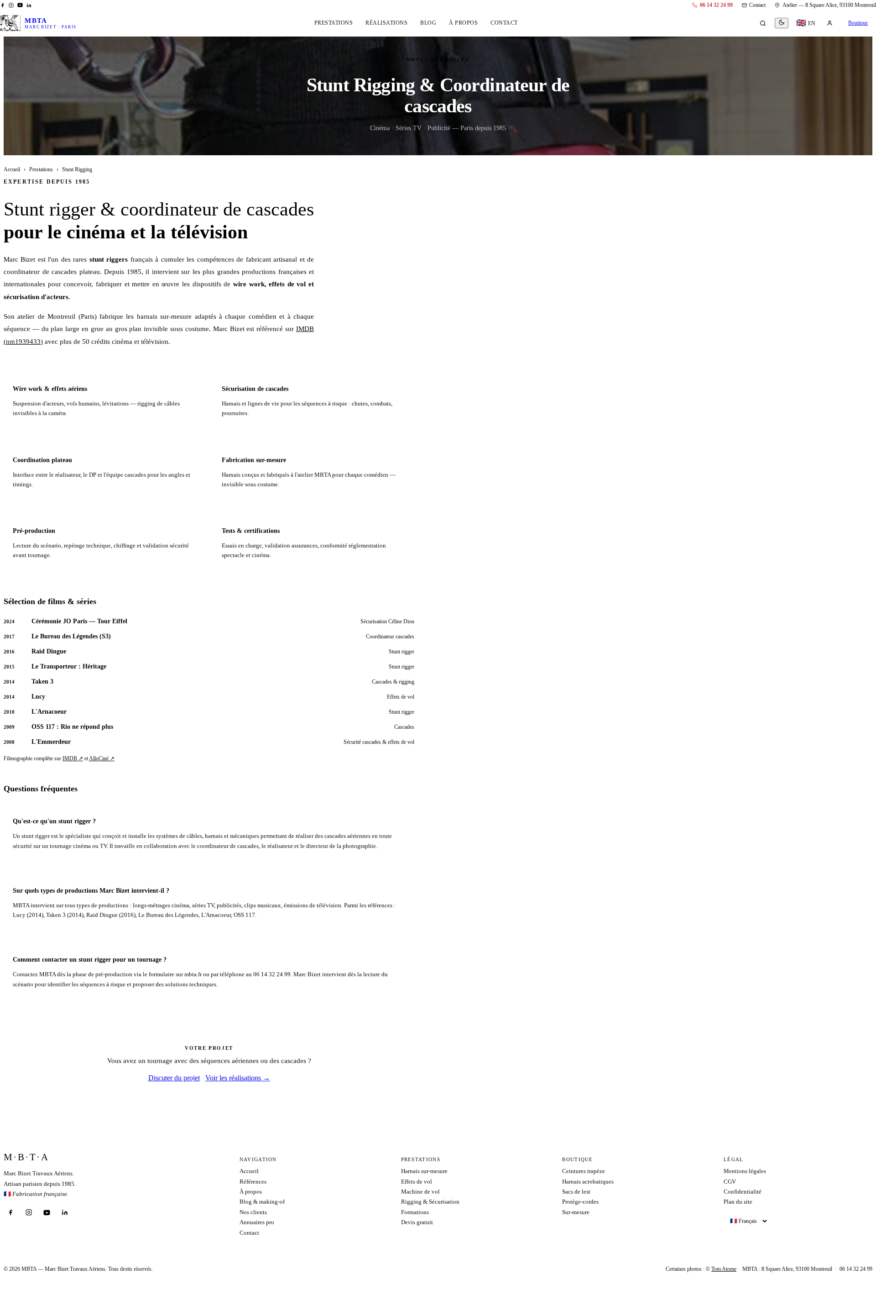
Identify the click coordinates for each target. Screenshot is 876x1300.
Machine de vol (420, 1191)
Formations (415, 1212)
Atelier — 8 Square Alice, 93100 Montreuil (829, 5)
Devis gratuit (417, 1222)
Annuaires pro (257, 1222)
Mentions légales (745, 1171)
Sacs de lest (576, 1191)
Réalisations (386, 23)
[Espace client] (829, 23)
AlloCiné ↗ (102, 758)
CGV (730, 1181)
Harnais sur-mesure (424, 1171)
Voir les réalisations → (237, 1078)
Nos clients (253, 1212)
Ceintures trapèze (583, 1171)
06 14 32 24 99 (716, 5)
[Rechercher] (763, 23)
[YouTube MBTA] (20, 5)
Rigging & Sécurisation (430, 1201)
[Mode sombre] (781, 23)
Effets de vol (416, 1181)
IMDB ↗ (73, 758)
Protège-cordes (580, 1201)
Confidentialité (742, 1191)
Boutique (858, 23)
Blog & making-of (262, 1201)
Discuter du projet (174, 1078)
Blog (428, 23)
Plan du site (738, 1201)
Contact (757, 5)
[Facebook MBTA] (2, 5)
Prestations (333, 23)
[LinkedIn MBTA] (28, 5)
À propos (463, 23)
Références (253, 1181)
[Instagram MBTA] (11, 5)
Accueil (12, 169)
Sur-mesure (575, 1212)
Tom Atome (723, 1269)
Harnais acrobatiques (588, 1181)
